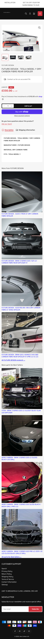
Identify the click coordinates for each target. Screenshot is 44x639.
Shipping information (27, 130)
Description (9, 130)
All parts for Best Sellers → (11, 557)
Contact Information (9, 582)
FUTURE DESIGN (8, 65)
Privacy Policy (7, 571)
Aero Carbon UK (24, 636)
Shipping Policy (7, 576)
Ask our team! (7, 124)
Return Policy (7, 574)
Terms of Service (8, 579)
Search (4, 568)
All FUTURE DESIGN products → (13, 360)
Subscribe (35, 609)
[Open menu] (40, 13)
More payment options (22, 116)
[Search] (26, 13)
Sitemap (5, 584)
